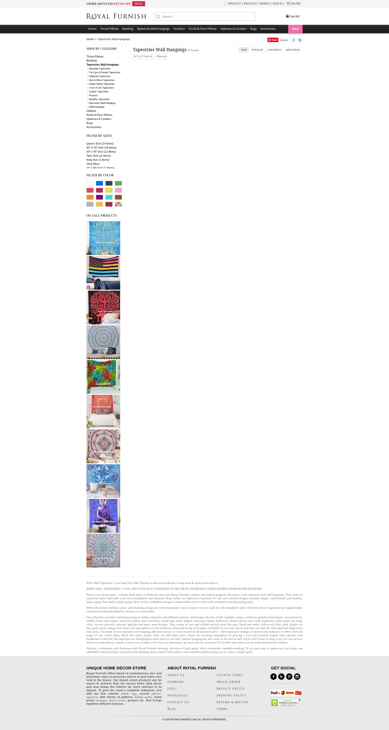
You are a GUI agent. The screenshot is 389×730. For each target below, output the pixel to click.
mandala (254, 598)
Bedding (127, 29)
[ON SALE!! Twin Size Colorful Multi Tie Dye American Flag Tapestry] (103, 288)
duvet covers (117, 700)
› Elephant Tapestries (99, 76)
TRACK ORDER (229, 682)
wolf (122, 620)
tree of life (216, 617)
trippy (239, 617)
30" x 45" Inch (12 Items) (101, 151)
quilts (162, 652)
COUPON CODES (230, 675)
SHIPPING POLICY (232, 695)
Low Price (274, 49)
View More (93, 163)
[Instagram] (297, 676)
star (106, 620)
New (244, 49)
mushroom (267, 620)
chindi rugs (129, 693)
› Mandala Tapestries (99, 68)
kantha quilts (143, 697)
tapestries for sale (211, 598)
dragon (187, 620)
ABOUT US (176, 675)
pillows (109, 642)
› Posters (93, 95)
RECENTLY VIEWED (256, 3)
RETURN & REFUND (233, 702)
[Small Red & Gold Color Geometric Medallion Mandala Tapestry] (103, 427)
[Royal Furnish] (120, 16)
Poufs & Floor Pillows (203, 29)
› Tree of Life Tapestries (101, 87)
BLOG (172, 709)
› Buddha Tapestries (99, 99)
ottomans (101, 700)
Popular (257, 49)
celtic (89, 624)
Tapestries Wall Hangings (153, 29)
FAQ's (172, 688)
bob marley (133, 620)
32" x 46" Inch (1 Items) (100, 168)
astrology (199, 620)
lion (144, 620)
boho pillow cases (178, 652)
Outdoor (179, 29)
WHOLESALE (177, 695)
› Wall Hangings (96, 107)
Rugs (253, 29)
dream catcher (238, 620)
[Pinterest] (289, 676)
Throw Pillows (109, 29)
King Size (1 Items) (97, 159)
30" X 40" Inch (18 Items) (101, 147)
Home (92, 29)
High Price (293, 49)
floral (99, 620)
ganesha (133, 624)
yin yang (296, 620)
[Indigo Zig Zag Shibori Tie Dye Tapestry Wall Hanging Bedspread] (103, 254)
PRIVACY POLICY (231, 688)
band (279, 620)
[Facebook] (273, 676)
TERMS (222, 709)
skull (179, 620)
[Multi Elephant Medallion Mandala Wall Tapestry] (103, 358)
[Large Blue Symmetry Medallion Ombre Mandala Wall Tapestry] (103, 497)
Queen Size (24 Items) (100, 143)
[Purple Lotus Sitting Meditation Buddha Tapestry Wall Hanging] (103, 531)
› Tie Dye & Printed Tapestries (104, 72)
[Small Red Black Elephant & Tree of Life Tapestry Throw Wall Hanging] (103, 323)
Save (275, 39)
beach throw (270, 642)
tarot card (254, 620)
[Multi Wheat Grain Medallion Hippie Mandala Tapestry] (103, 566)
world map (167, 620)
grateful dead (266, 617)
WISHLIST (234, 3)
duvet (154, 652)
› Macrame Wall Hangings (102, 103)
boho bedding (140, 652)
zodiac (114, 620)
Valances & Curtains (233, 29)
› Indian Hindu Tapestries (101, 84)
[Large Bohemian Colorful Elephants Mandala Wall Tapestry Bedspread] (103, 393)
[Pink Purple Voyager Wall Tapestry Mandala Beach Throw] (103, 462)
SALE (295, 29)
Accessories (268, 29)
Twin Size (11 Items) (98, 155)
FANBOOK (175, 682)
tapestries (92, 697)
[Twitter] (281, 676)
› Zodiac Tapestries (98, 91)
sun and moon (293, 617)
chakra (210, 620)
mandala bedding (233, 648)
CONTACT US (178, 702)
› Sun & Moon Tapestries (101, 80)
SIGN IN (277, 3)
